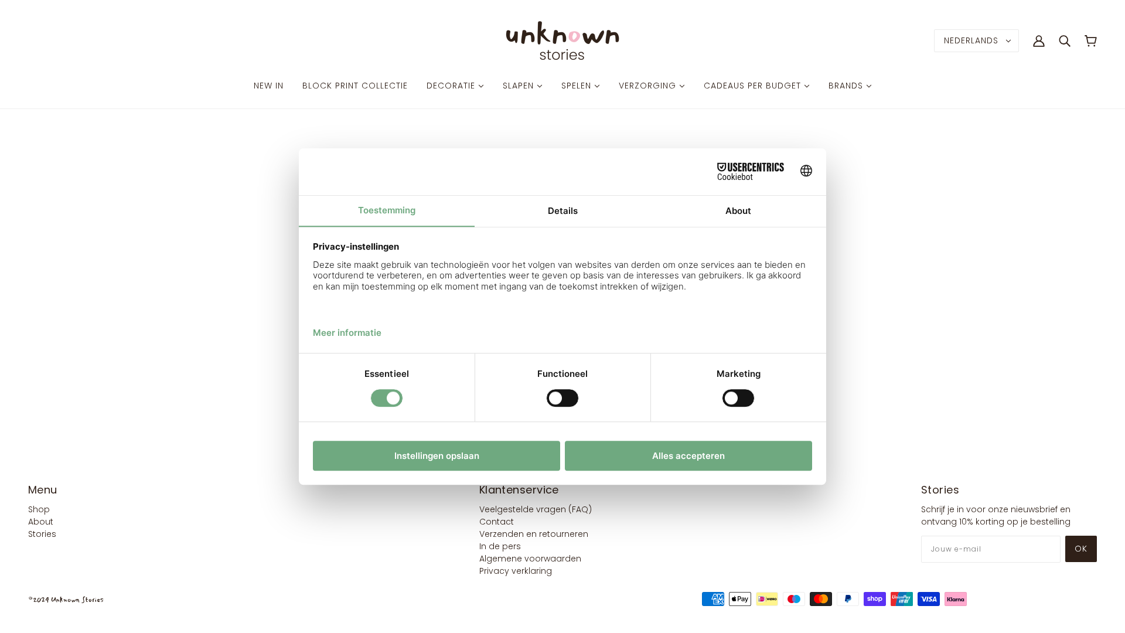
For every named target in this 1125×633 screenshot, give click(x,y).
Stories (42, 534)
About (40, 522)
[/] (562, 40)
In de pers (500, 546)
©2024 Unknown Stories (66, 599)
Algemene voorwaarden (530, 558)
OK (1081, 548)
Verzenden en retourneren (533, 534)
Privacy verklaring (515, 571)
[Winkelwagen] (1090, 41)
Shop (39, 509)
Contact (496, 522)
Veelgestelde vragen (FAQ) (535, 509)
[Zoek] (1065, 40)
